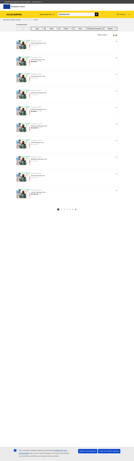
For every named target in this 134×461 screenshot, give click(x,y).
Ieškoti (36, 19)
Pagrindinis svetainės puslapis (12, 19)
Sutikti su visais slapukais (87, 451)
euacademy (14, 14)
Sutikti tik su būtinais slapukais (109, 451)
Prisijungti (122, 14)
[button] (116, 41)
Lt (129, 14)
